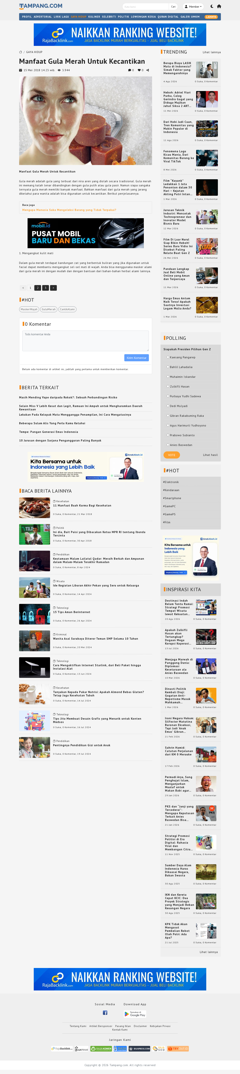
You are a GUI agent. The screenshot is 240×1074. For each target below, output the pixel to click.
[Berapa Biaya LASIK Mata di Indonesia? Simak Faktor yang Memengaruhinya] (207, 69)
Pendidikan (63, 554)
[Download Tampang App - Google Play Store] (135, 1014)
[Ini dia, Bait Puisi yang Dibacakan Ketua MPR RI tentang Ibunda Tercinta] (34, 534)
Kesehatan (62, 501)
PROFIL (27, 16)
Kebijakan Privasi (160, 1026)
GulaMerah (49, 309)
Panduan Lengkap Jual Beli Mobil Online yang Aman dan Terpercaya (177, 274)
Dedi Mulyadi (179, 406)
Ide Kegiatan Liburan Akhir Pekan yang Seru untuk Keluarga (96, 585)
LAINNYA (211, 17)
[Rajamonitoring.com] (120, 1048)
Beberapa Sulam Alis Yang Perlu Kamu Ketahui (52, 423)
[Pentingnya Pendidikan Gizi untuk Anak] (34, 747)
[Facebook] (105, 1012)
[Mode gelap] (212, 6)
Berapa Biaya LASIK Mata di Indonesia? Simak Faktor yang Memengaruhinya (177, 68)
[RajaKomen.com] (101, 1048)
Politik (60, 528)
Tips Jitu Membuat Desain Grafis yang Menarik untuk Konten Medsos (97, 720)
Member (193, 6)
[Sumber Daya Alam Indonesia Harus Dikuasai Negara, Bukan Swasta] (206, 872)
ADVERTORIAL (43, 16)
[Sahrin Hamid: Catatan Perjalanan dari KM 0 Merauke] (206, 754)
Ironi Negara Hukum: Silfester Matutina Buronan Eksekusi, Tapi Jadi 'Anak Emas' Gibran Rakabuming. (179, 725)
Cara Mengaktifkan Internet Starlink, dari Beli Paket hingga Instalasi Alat (97, 666)
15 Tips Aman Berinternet (71, 612)
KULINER (94, 16)
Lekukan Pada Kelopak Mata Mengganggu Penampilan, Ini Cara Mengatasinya (75, 414)
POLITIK (123, 16)
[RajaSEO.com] (159, 1048)
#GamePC (169, 506)
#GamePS (169, 514)
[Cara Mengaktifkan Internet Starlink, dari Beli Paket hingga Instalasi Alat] (34, 667)
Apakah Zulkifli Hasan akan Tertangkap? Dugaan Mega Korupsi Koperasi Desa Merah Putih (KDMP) (177, 636)
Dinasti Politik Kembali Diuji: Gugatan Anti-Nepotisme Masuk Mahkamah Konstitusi (177, 695)
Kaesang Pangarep (183, 357)
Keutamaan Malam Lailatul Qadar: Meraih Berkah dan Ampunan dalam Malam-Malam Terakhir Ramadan (98, 560)
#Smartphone (172, 498)
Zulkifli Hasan (180, 386)
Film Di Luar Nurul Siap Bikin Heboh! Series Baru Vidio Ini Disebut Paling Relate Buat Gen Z (178, 246)
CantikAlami (67, 309)
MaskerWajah (29, 309)
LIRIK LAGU (61, 16)
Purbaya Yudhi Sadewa (185, 396)
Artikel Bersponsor (100, 1026)
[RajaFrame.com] (81, 1048)
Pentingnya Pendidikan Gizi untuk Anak (81, 745)
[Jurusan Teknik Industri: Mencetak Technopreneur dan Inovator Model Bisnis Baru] (207, 216)
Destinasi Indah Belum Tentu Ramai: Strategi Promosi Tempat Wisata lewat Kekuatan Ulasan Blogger (179, 607)
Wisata (60, 581)
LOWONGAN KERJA (143, 16)
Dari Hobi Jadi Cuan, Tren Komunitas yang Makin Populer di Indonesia (179, 127)
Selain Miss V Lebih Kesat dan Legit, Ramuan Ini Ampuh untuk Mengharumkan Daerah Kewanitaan (80, 407)
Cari (173, 6)
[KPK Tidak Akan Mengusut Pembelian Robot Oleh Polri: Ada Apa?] (206, 930)
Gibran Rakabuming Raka (187, 416)
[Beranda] (219, 6)
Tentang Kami (78, 1026)
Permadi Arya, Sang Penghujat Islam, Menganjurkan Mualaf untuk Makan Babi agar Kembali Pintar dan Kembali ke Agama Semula (179, 783)
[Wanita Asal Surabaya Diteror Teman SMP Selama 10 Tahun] (34, 640)
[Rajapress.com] (139, 1048)
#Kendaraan (171, 490)
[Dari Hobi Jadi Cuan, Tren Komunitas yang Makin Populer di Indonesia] (207, 128)
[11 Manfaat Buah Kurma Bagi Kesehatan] (34, 507)
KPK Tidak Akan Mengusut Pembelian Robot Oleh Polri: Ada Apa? (177, 930)
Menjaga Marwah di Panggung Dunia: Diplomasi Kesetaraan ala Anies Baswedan (179, 666)
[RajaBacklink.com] (62, 1048)
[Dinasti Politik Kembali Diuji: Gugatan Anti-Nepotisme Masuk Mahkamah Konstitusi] (206, 695)
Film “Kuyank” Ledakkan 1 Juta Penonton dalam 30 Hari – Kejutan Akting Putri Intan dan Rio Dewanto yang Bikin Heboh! (178, 187)
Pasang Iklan (123, 1026)
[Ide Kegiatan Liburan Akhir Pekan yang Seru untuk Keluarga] (34, 587)
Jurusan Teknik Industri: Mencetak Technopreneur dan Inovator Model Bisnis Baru (177, 216)
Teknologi (62, 607)
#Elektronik (171, 482)
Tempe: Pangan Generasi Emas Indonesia (48, 432)
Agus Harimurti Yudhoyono (188, 425)
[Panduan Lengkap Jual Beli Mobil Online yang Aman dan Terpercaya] (207, 275)
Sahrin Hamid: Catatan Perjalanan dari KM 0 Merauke (179, 751)
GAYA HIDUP (78, 16)
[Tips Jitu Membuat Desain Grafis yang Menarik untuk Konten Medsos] (34, 720)
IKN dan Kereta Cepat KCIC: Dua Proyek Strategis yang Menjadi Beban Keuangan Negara (179, 901)
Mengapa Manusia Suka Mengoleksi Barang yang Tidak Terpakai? (69, 210)
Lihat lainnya (212, 52)
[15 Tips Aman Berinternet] (34, 614)
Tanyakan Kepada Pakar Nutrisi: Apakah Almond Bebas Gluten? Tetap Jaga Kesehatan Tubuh (98, 693)
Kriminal (61, 634)
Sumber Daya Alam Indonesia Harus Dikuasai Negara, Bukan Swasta (178, 870)
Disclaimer (140, 1026)
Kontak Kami (120, 1029)
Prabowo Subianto (182, 435)
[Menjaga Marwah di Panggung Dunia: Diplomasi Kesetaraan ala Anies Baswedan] (206, 666)
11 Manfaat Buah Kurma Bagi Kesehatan (82, 505)
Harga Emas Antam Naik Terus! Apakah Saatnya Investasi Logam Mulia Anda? (177, 303)
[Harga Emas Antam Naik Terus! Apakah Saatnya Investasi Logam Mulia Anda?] (207, 305)
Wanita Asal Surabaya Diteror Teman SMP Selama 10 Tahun (95, 638)
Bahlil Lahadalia (181, 367)
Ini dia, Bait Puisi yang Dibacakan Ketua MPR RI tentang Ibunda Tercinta (99, 533)
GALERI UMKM (190, 16)
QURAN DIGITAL (168, 16)
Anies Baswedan (181, 445)
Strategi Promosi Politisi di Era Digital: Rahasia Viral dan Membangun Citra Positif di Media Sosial (177, 842)
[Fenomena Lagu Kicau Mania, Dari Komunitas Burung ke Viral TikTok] (207, 158)
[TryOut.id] (178, 1048)
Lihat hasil (210, 455)
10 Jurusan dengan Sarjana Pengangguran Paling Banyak (60, 440)
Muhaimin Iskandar (183, 377)
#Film (166, 522)
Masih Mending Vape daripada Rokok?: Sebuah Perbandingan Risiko (68, 397)
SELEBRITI (109, 16)
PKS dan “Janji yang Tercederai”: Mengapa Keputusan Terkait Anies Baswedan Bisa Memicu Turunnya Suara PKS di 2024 (179, 813)
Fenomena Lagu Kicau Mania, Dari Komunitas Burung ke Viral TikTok (179, 156)
